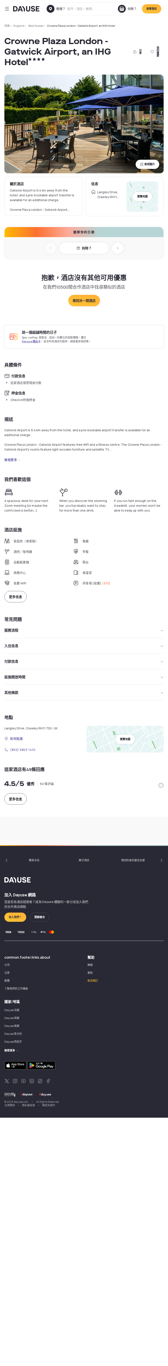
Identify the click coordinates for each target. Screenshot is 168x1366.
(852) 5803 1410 (22, 750)
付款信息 (11, 661)
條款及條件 (48, 1105)
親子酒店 (84, 860)
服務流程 (11, 630)
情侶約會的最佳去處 (133, 860)
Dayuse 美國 (11, 1026)
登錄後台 (39, 917)
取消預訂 (93, 981)
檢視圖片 (149, 164)
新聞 (7, 981)
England (18, 26)
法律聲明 (9, 1105)
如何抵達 (16, 738)
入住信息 (11, 645)
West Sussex (35, 26)
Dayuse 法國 (11, 1010)
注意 (7, 973)
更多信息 (15, 596)
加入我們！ (15, 917)
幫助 (90, 973)
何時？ (87, 248)
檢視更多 (10, 460)
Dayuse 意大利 (13, 1034)
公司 (7, 965)
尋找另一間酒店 (84, 300)
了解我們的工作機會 (16, 988)
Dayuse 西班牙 (13, 1042)
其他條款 (11, 692)
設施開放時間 (14, 677)
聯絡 (90, 965)
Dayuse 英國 (11, 1018)
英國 (7, 26)
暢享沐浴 (34, 860)
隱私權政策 (28, 1105)
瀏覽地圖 (142, 196)
